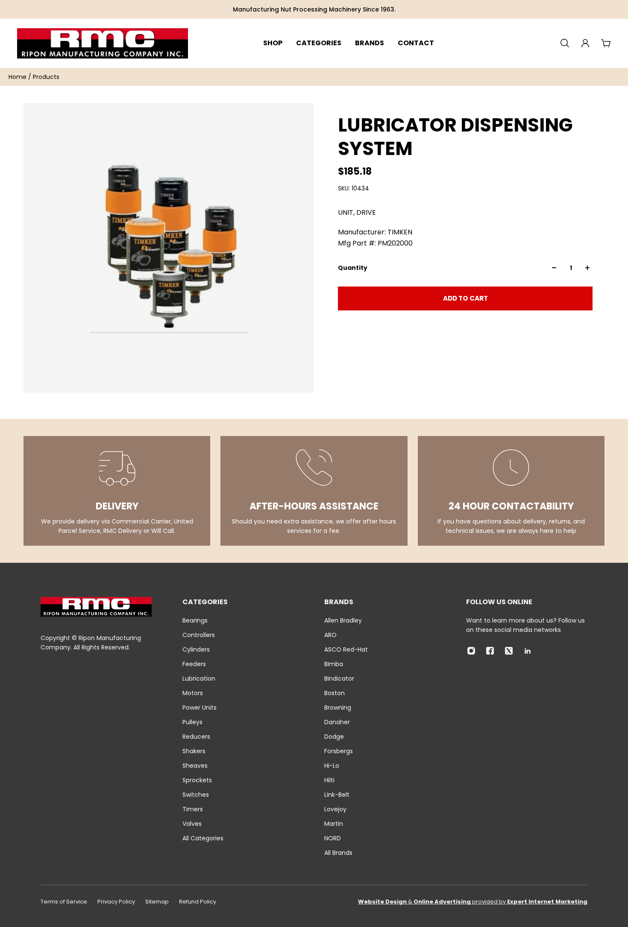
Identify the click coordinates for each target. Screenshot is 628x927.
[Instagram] (471, 650)
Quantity (352, 267)
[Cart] (606, 43)
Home (18, 77)
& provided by (472, 902)
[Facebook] (490, 650)
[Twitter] (508, 650)
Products (46, 77)
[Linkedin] (527, 650)
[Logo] (102, 43)
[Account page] (585, 43)
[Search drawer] (565, 43)
